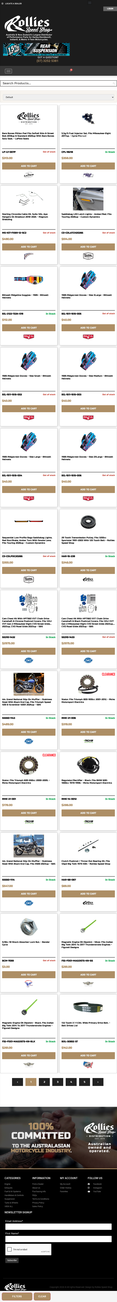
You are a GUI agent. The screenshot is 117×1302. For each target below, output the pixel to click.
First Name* (12, 1233)
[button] (89, 2)
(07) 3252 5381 (47, 61)
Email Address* (14, 1221)
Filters (17, 1296)
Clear (42, 1296)
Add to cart (29, 166)
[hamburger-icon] (8, 71)
